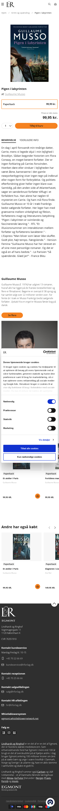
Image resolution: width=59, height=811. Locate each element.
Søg (49, 4)
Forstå (4, 781)
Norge (39, 778)
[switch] (52, 410)
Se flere (12, 315)
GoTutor (18, 778)
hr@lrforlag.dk (14, 705)
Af (2, 94)
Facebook (3, 732)
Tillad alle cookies (29, 448)
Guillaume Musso (15, 94)
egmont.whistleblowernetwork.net (20, 718)
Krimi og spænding (20, 12)
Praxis (47, 778)
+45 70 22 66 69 (14, 658)
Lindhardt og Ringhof (12, 743)
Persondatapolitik (45, 801)
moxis (15, 781)
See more (21, 471)
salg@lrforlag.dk (14, 691)
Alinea (10, 778)
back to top (54, 603)
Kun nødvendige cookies (29, 457)
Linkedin (14, 732)
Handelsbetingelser (14, 801)
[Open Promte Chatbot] (50, 802)
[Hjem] (10, 4)
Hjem (3, 12)
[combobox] (7, 126)
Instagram (9, 732)
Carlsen (41, 771)
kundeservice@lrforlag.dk (20, 664)
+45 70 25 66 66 (14, 678)
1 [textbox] (5, 125)
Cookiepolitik (30, 801)
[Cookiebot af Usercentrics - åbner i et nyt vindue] (43, 352)
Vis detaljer (44, 440)
